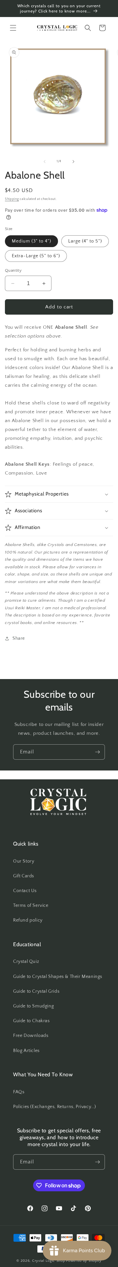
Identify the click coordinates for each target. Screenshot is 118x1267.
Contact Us (25, 890)
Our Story (23, 861)
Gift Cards (23, 876)
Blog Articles (26, 1050)
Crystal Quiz (26, 961)
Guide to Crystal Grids (36, 991)
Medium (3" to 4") (31, 241)
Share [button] (18, 638)
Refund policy (28, 920)
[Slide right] (73, 161)
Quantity (13, 270)
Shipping (12, 199)
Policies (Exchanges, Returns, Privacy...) (54, 1106)
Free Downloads (30, 1035)
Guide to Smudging (33, 1006)
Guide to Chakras (31, 1020)
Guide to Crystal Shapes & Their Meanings (57, 976)
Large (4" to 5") (85, 241)
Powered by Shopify (84, 1261)
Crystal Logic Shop (48, 1261)
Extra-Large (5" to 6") (36, 256)
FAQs (18, 1092)
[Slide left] (44, 161)
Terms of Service (31, 905)
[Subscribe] (97, 752)
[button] (13, 28)
